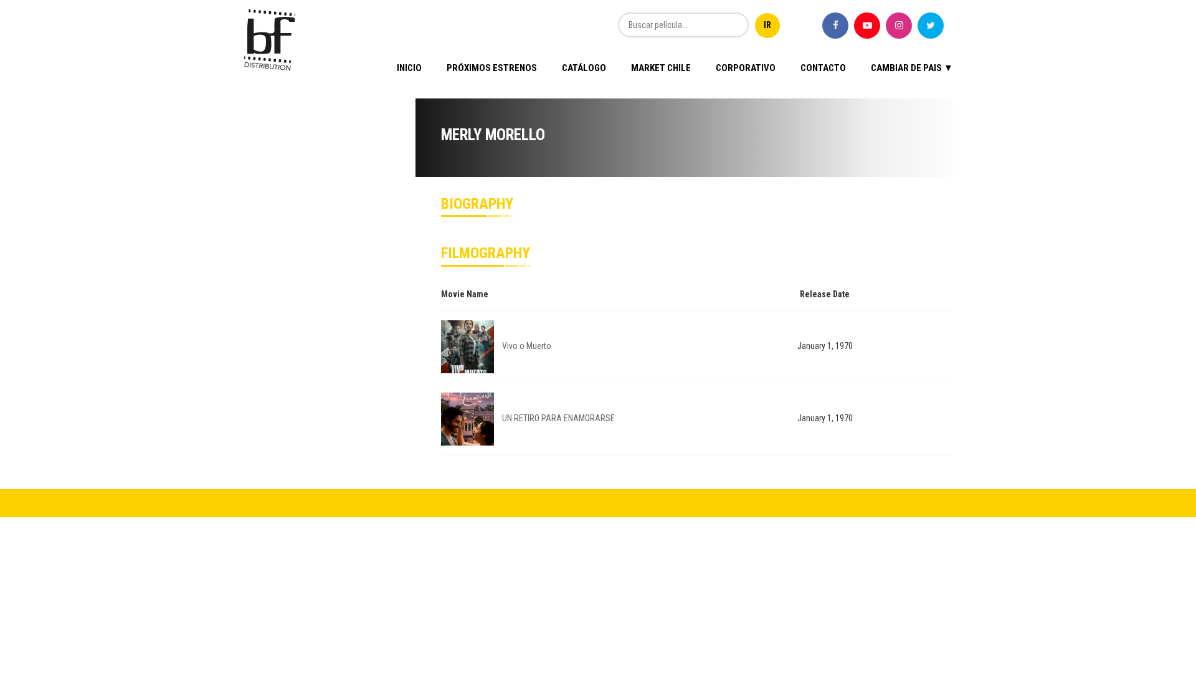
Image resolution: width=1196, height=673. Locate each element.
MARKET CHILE (661, 68)
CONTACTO (823, 68)
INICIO (409, 68)
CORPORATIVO (746, 68)
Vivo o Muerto (526, 346)
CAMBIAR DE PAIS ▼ (912, 68)
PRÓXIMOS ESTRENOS (492, 68)
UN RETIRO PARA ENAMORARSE (558, 418)
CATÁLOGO (584, 68)
